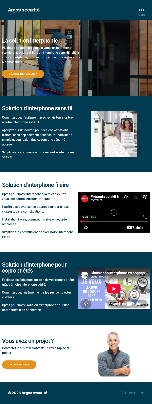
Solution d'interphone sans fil (37, 108)
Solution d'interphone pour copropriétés (34, 267)
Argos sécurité (24, 10)
